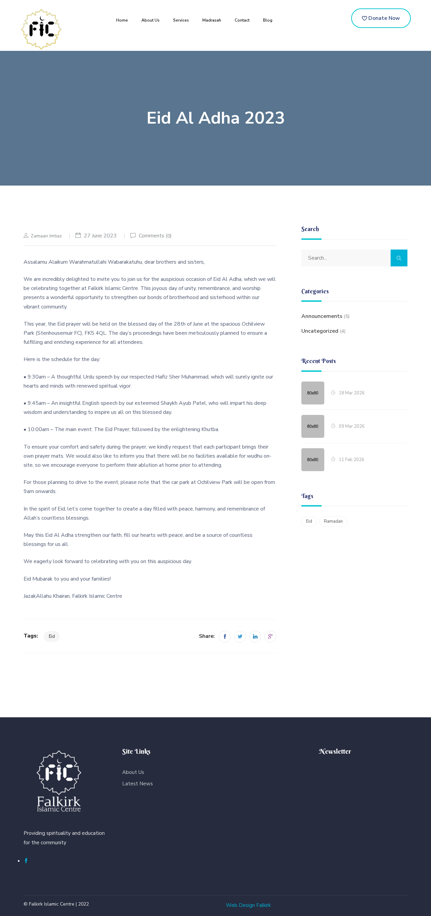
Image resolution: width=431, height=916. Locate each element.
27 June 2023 (100, 235)
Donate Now (383, 18)
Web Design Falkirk (248, 905)
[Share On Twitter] (240, 637)
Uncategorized (319, 331)
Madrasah (211, 20)
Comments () (155, 235)
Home (122, 20)
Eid (52, 636)
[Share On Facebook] (225, 637)
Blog (267, 20)
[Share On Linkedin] (255, 637)
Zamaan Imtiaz (46, 236)
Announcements (321, 316)
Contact (242, 20)
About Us (150, 20)
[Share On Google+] (270, 637)
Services (181, 20)
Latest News (137, 783)
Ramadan (333, 521)
